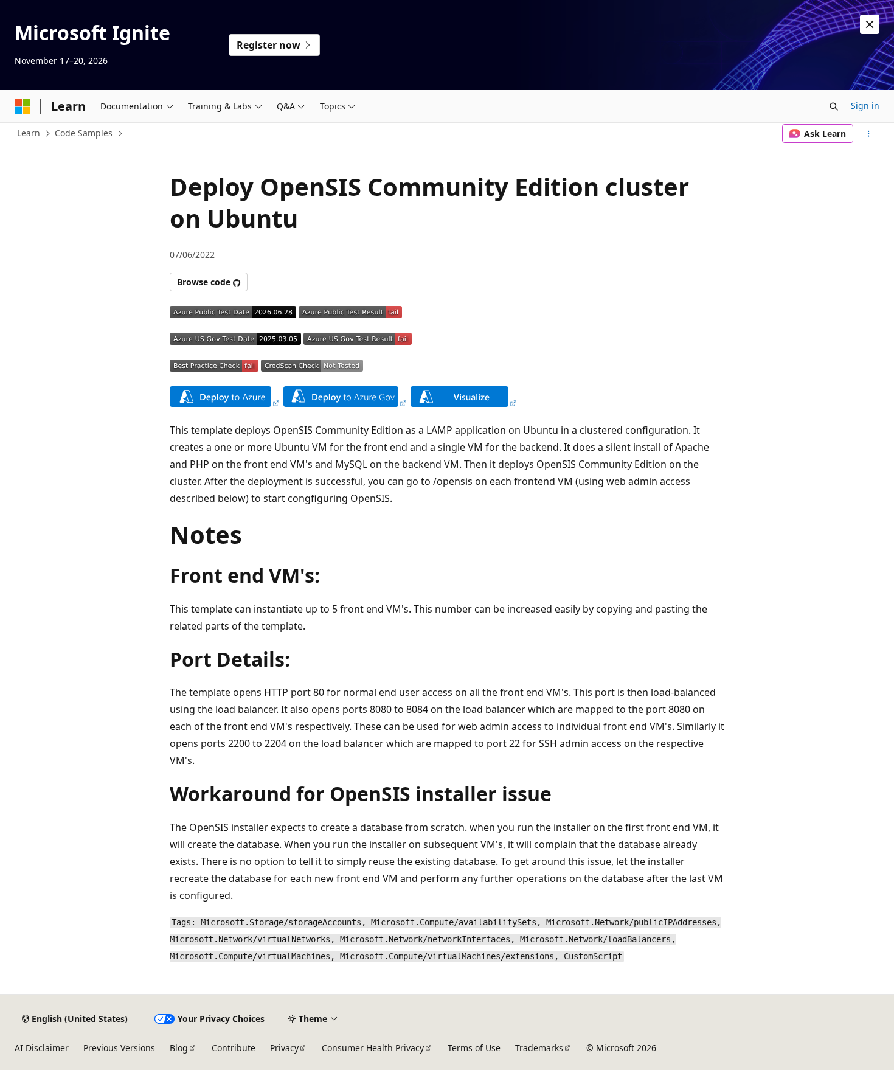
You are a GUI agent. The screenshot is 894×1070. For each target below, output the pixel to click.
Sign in (865, 105)
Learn (28, 133)
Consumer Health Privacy (373, 1048)
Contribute (233, 1048)
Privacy (284, 1048)
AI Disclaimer (42, 1048)
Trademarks (539, 1048)
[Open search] (834, 106)
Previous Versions (119, 1048)
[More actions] (868, 134)
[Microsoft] (22, 106)
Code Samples (84, 133)
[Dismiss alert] (869, 24)
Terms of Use (474, 1048)
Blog (179, 1048)
